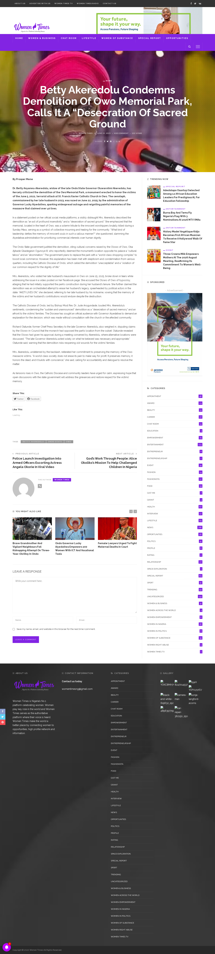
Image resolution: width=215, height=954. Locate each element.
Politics (174, 541)
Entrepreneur (174, 451)
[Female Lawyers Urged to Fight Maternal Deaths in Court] (117, 528)
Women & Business (42, 38)
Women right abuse (174, 645)
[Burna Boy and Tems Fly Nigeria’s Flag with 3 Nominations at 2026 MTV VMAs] (154, 214)
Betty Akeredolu (33, 442)
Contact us (109, 3)
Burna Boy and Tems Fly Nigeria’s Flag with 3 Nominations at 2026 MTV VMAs (181, 216)
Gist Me (174, 493)
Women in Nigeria (174, 624)
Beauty (174, 410)
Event (170, 250)
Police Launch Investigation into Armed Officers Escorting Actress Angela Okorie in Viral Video (37, 463)
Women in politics (174, 631)
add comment (121, 133)
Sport (174, 582)
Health (174, 507)
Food (174, 486)
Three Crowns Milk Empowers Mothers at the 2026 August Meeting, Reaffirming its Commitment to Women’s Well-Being (182, 261)
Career (174, 417)
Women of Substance (117, 38)
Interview (174, 513)
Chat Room (69, 38)
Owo (68, 442)
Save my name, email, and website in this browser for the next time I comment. (56, 629)
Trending (174, 589)
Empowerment (174, 437)
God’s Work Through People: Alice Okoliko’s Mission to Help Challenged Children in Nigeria (109, 463)
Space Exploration (174, 569)
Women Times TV (63, 3)
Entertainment (176, 209)
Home (19, 38)
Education (174, 431)
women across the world (174, 610)
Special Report (149, 38)
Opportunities (177, 38)
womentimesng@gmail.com (77, 689)
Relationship (174, 562)
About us (20, 3)
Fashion (174, 472)
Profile (174, 548)
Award (174, 403)
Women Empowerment (174, 617)
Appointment (174, 396)
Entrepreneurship (174, 458)
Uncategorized (174, 596)
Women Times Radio (88, 3)
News (109, 81)
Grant (174, 500)
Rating (174, 555)
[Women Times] (31, 27)
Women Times (86, 133)
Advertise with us (39, 3)
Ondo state (55, 442)
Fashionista (174, 479)
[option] (32, 536)
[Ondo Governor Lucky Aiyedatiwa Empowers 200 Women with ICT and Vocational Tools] (75, 528)
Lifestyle (89, 38)
